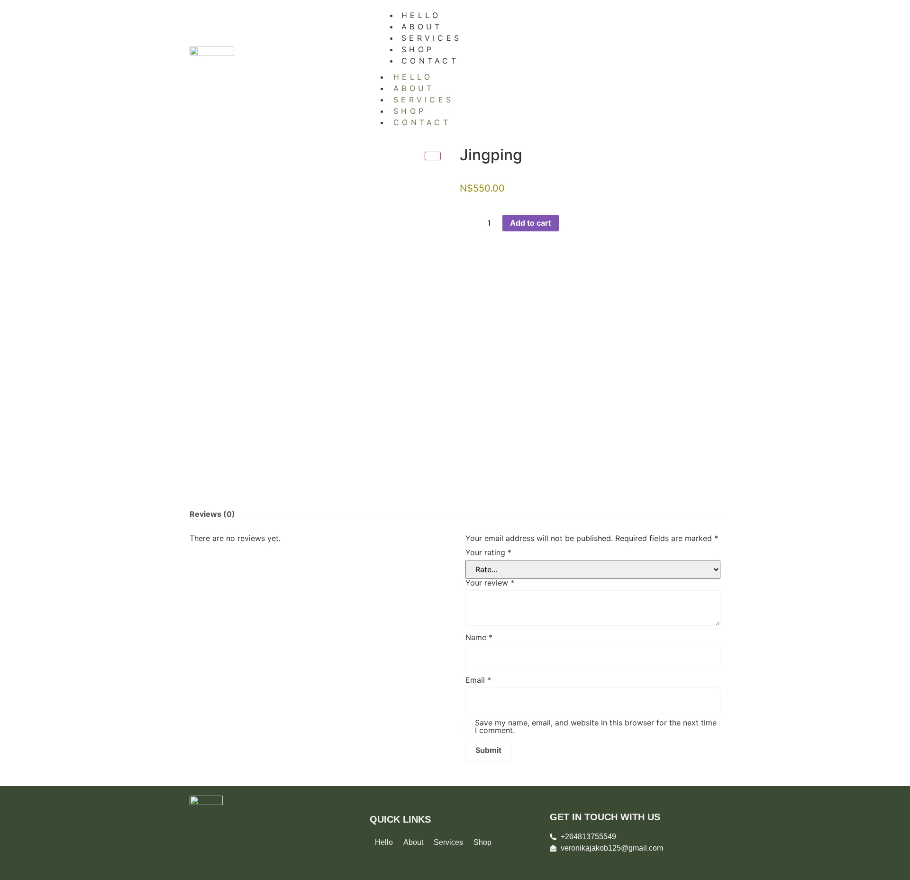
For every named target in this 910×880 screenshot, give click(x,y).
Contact (430, 60)
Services (423, 99)
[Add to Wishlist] (566, 222)
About (414, 88)
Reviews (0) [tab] (212, 514)
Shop (409, 111)
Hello (413, 77)
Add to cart (530, 223)
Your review (489, 583)
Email (478, 680)
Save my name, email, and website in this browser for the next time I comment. (596, 726)
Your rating (488, 552)
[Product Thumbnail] (433, 156)
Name (478, 637)
